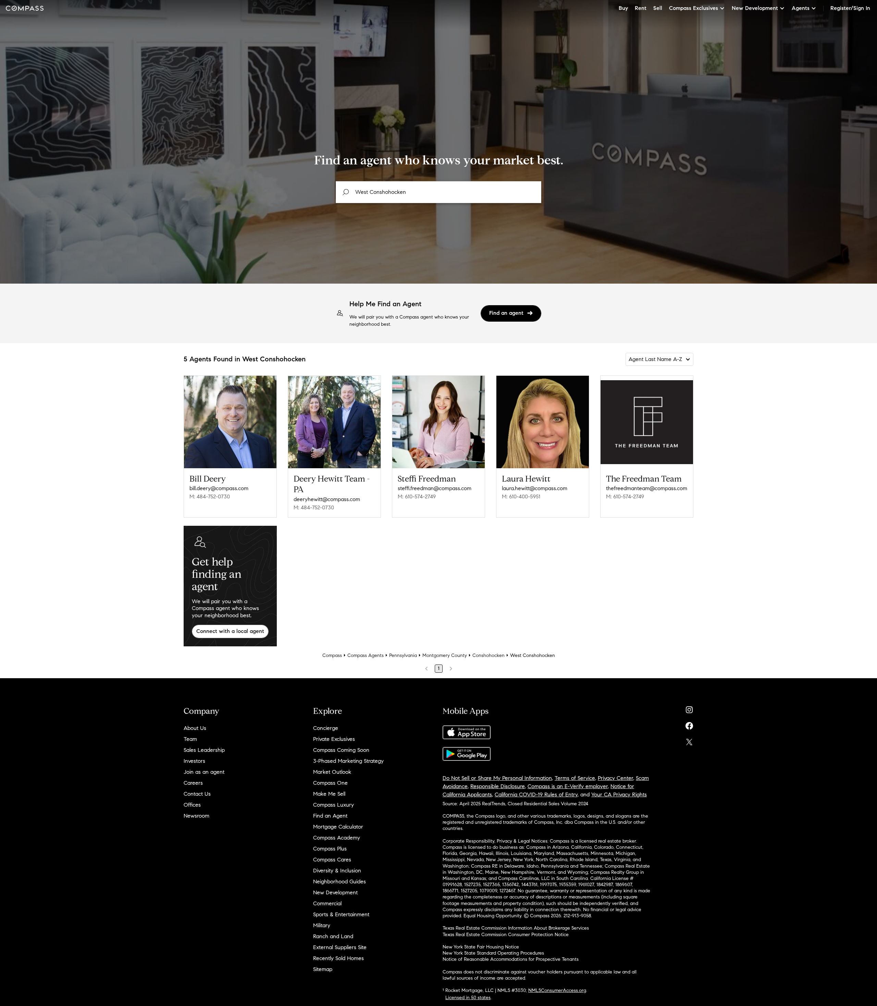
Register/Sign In (850, 8)
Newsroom (196, 815)
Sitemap (322, 969)
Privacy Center (615, 778)
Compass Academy (336, 837)
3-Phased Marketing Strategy (348, 761)
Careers (193, 783)
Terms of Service (575, 778)
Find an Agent (330, 815)
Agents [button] (801, 8)
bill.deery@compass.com (218, 488)
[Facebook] (689, 724)
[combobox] (438, 192)
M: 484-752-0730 (209, 496)
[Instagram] (689, 708)
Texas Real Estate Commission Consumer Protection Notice (506, 934)
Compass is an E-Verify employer (568, 786)
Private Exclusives (334, 739)
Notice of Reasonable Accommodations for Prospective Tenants (511, 959)
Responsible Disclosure (497, 786)
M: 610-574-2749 (417, 496)
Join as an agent (204, 772)
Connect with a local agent (230, 631)
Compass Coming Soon (341, 750)
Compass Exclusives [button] (693, 8)
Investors (194, 761)
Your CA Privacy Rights (619, 794)
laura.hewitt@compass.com (534, 488)
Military (321, 925)
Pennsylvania (403, 655)
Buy (623, 8)
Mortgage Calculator (338, 826)
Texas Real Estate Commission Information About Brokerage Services (516, 928)
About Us (195, 728)
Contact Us (197, 794)
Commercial (327, 903)
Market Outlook (332, 772)
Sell (657, 8)
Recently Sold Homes (338, 958)
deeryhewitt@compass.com (327, 499)
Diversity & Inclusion (337, 870)
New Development (335, 892)
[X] (689, 740)
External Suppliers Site (340, 947)
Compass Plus (330, 848)
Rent (640, 8)
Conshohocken (488, 655)
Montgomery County (444, 655)
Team (190, 739)
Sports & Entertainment (341, 914)
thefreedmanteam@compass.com (646, 488)
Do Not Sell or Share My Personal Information (497, 778)
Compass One (330, 783)
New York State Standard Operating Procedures (493, 953)
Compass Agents (365, 655)
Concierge (325, 728)
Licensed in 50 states (468, 998)
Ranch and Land (333, 936)
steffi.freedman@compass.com (434, 488)
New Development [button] (755, 8)
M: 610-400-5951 (521, 496)
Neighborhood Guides (339, 881)
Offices (192, 805)
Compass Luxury (333, 805)
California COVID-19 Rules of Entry (536, 794)
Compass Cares (332, 859)
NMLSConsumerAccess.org (557, 990)
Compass (332, 655)
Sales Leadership (204, 750)
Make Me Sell (329, 794)
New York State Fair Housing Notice (481, 947)
